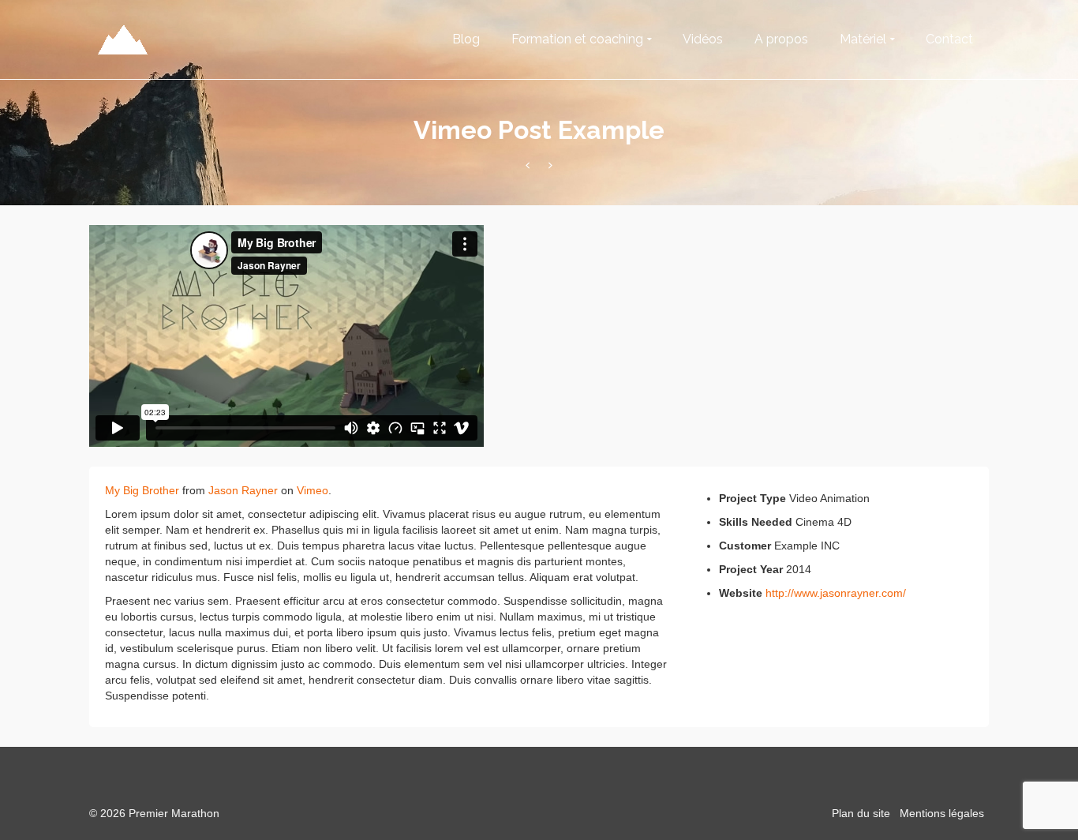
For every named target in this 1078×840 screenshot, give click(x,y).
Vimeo (312, 490)
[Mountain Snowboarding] (527, 166)
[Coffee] (550, 166)
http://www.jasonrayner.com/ (835, 593)
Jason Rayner (243, 490)
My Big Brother (142, 490)
